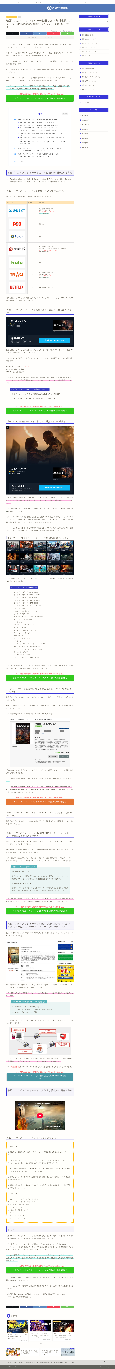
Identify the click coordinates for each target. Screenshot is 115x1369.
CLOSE (65, 113)
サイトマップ (82, 2)
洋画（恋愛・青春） (88, 68)
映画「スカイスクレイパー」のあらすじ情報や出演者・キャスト (39, 154)
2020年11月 (85, 124)
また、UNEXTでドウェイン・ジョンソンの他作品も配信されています (39, 130)
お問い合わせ (39, 2)
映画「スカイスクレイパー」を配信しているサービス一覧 (37, 123)
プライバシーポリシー (60, 2)
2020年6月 (85, 143)
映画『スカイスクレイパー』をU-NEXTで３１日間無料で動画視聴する (40, 98)
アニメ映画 (85, 102)
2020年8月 (85, 134)
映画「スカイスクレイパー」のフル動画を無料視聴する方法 (37, 120)
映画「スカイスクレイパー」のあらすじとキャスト (35, 157)
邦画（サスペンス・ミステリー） (92, 43)
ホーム (17, 2)
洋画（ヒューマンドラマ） (90, 72)
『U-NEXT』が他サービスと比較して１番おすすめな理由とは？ (39, 127)
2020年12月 (85, 120)
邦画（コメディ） (87, 55)
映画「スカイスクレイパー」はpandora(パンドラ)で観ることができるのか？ (42, 138)
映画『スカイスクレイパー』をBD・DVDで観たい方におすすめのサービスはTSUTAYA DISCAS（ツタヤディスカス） (41, 149)
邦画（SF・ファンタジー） (90, 47)
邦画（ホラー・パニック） (90, 51)
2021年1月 (85, 115)
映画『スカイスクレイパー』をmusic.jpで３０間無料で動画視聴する (40, 802)
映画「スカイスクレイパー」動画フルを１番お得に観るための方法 (40, 125)
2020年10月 (85, 129)
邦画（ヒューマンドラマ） (90, 39)
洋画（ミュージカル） (89, 89)
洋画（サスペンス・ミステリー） (92, 77)
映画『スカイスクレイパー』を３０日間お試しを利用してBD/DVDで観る (40, 1077)
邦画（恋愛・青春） (88, 35)
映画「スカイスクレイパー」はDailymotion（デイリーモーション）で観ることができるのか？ (42, 143)
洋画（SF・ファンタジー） (90, 81)
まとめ (20, 161)
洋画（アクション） (11, 17)
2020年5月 (85, 147)
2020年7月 (85, 138)
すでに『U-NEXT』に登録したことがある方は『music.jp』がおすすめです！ (42, 134)
